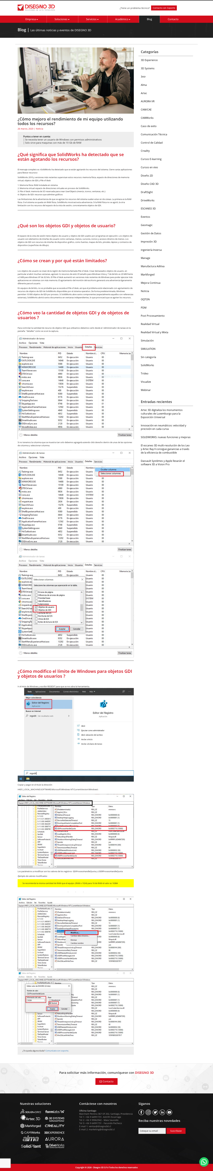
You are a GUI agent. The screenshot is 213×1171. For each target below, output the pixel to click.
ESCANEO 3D (148, 208)
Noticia (39, 128)
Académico (122, 19)
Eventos (145, 216)
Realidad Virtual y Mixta (154, 332)
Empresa (30, 19)
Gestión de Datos (151, 233)
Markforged (148, 274)
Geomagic (147, 225)
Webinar (146, 390)
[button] (204, 1162)
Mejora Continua (150, 283)
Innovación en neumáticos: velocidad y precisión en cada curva (163, 427)
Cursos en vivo (149, 167)
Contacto (173, 19)
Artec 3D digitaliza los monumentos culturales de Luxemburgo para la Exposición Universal (162, 413)
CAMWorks (147, 118)
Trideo (144, 373)
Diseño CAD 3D (150, 184)
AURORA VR (148, 101)
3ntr (143, 76)
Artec (144, 93)
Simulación (147, 340)
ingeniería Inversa (151, 250)
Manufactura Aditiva (153, 266)
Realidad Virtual (150, 324)
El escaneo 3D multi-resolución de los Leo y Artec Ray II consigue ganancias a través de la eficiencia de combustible (165, 449)
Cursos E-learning (151, 159)
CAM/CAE (146, 109)
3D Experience (149, 60)
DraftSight (147, 192)
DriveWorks (148, 200)
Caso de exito (149, 126)
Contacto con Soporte (164, 7)
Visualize (146, 381)
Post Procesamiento (153, 315)
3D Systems (148, 68)
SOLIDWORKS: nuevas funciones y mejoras (166, 437)
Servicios (91, 19)
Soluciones (61, 19)
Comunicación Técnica (154, 134)
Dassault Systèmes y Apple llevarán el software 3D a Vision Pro (163, 462)
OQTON (145, 299)
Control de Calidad (152, 142)
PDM (143, 307)
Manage (145, 258)
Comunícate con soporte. (57, 1050)
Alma (144, 85)
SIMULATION (148, 349)
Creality (145, 150)
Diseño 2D (147, 175)
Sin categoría (148, 357)
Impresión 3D (149, 241)
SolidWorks (147, 365)
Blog (149, 19)
